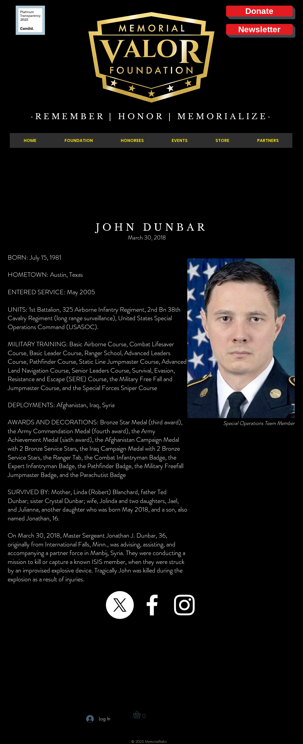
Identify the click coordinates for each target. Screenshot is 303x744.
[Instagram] (184, 605)
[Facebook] (152, 605)
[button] (141, 714)
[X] (120, 605)
